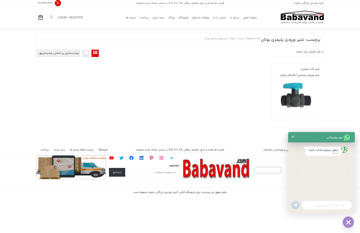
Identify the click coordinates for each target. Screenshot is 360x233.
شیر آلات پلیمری (310, 69)
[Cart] (40, 17)
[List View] (85, 53)
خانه (258, 38)
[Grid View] (95, 53)
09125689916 (45, 3)
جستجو (117, 172)
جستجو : (174, 166)
